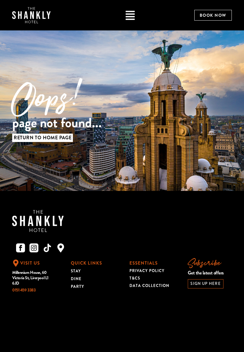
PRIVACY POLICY (147, 271)
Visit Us (30, 263)
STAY (76, 271)
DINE (76, 279)
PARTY (77, 286)
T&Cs (134, 278)
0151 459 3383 (23, 290)
